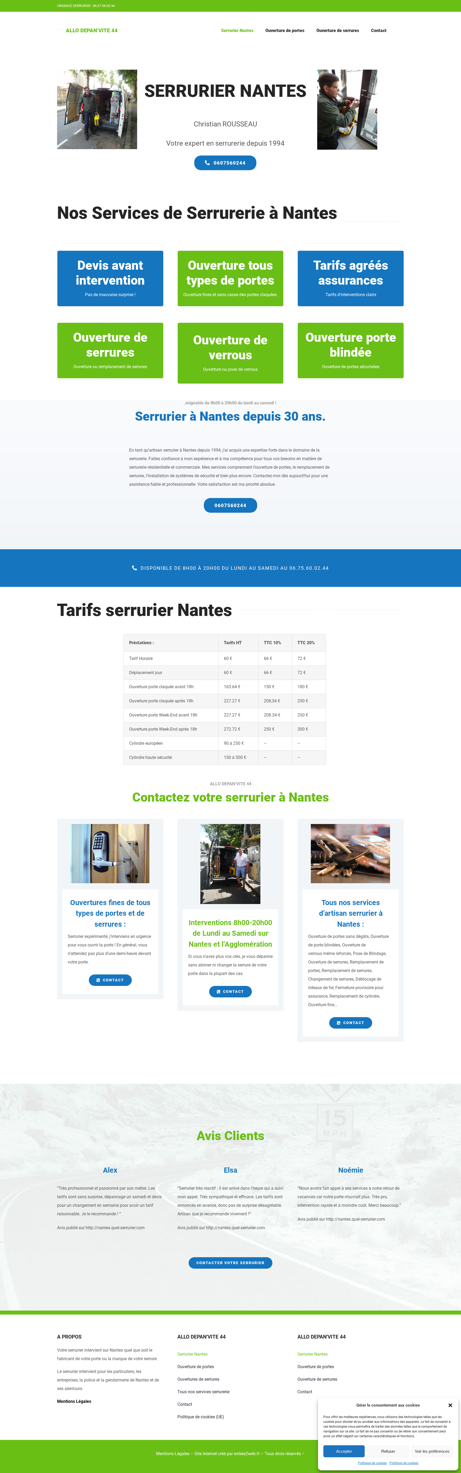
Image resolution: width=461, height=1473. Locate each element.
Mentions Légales (74, 1401)
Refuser (388, 1451)
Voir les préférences (432, 1451)
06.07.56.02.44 (104, 6)
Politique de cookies (372, 1463)
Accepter (344, 1451)
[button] (450, 1405)
